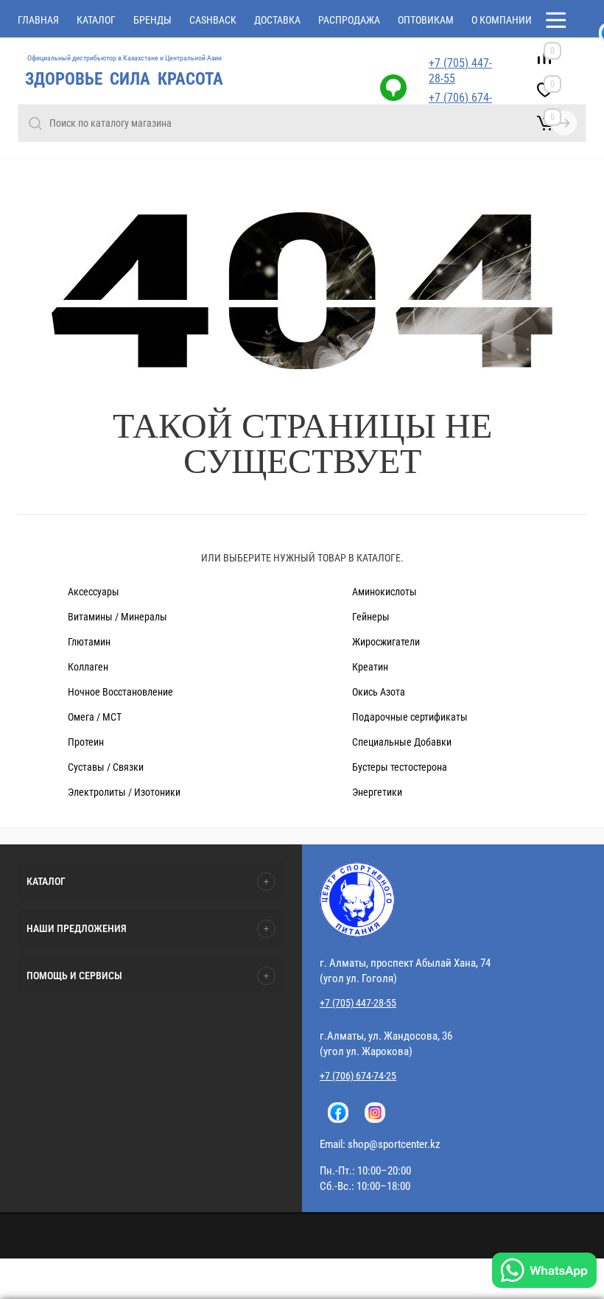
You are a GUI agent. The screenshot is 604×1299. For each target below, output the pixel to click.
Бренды (152, 20)
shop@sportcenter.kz (394, 1144)
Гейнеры (371, 617)
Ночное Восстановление (120, 692)
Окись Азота (378, 692)
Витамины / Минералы (117, 617)
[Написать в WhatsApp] (544, 1272)
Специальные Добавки (402, 742)
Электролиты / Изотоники (124, 792)
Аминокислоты (384, 592)
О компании (501, 20)
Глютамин (89, 642)
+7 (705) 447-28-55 (460, 70)
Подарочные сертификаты (410, 717)
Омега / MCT (95, 717)
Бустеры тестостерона (399, 767)
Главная (38, 20)
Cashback (212, 20)
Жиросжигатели (386, 642)
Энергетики (377, 792)
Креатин (370, 667)
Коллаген (88, 667)
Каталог (96, 20)
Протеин (86, 742)
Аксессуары (93, 592)
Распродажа (349, 20)
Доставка (277, 20)
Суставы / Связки (106, 767)
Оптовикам (426, 20)
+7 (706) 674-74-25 (358, 1076)
